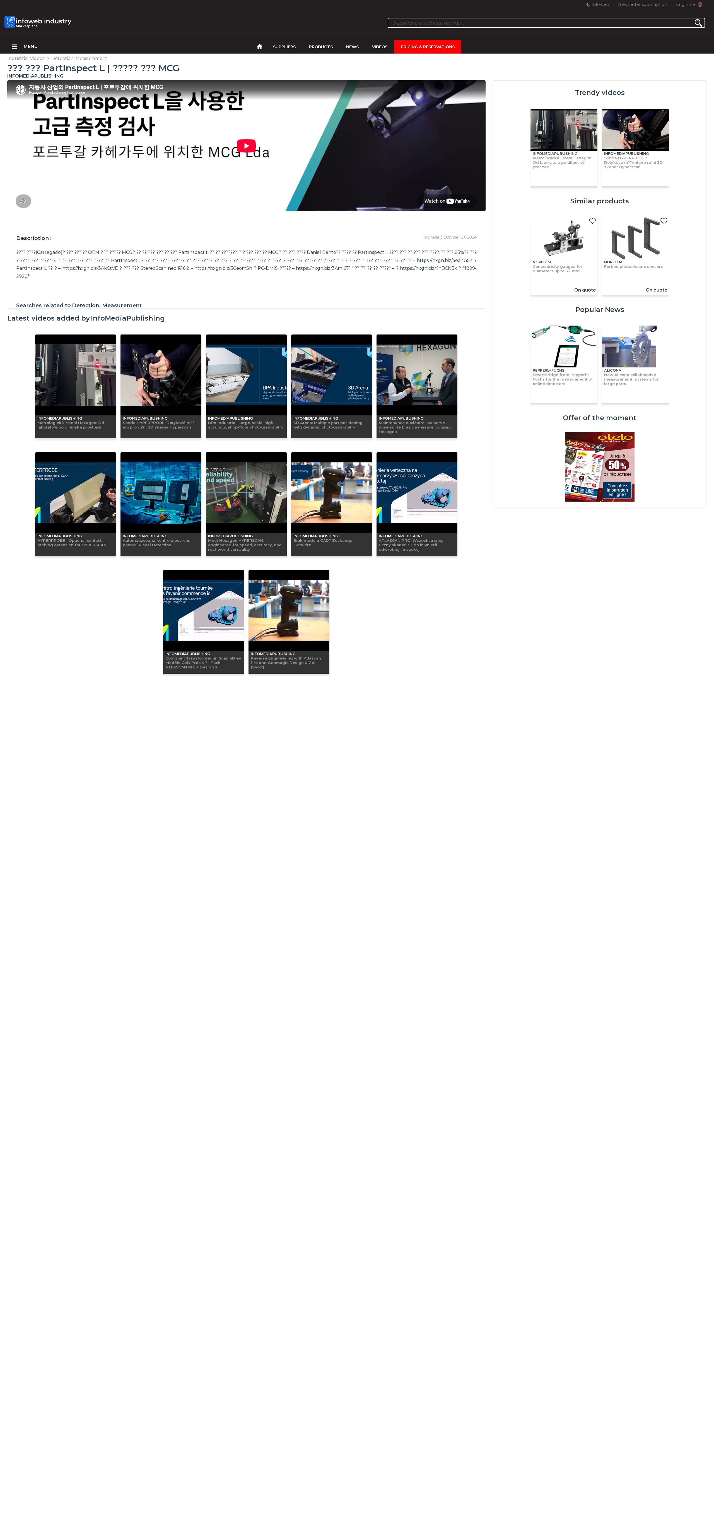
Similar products (599, 201)
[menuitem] (14, 47)
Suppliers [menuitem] (284, 46)
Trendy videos (600, 92)
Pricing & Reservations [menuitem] (428, 46)
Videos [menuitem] (379, 46)
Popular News (599, 309)
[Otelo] (600, 467)
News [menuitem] (352, 46)
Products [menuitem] (321, 46)
